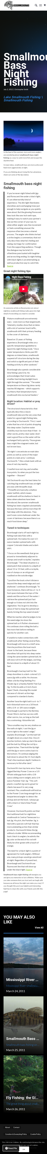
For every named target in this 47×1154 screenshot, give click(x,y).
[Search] (34, 5)
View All (39, 927)
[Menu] (40, 5)
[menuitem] (34, 5)
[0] (44, 4)
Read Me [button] (12, 1148)
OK (24, 1149)
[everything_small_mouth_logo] (20, 5)
